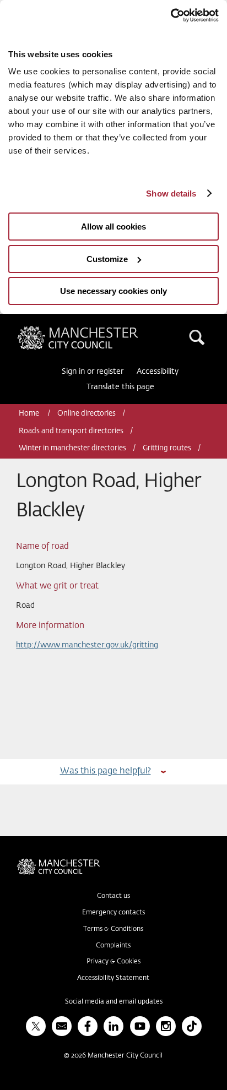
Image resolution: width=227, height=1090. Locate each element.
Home (30, 413)
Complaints (113, 945)
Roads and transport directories (71, 431)
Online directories (86, 413)
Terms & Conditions (113, 929)
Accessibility (158, 371)
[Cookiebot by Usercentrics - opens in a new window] (170, 15)
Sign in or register (92, 371)
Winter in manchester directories (72, 448)
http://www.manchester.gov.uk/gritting (87, 645)
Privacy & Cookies (113, 961)
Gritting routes (167, 448)
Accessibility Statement (113, 978)
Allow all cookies (113, 226)
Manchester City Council (96, 330)
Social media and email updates (114, 1002)
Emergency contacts (113, 912)
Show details (171, 193)
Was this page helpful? (105, 771)
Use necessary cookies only (113, 291)
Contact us (113, 896)
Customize (107, 259)
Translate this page (120, 387)
